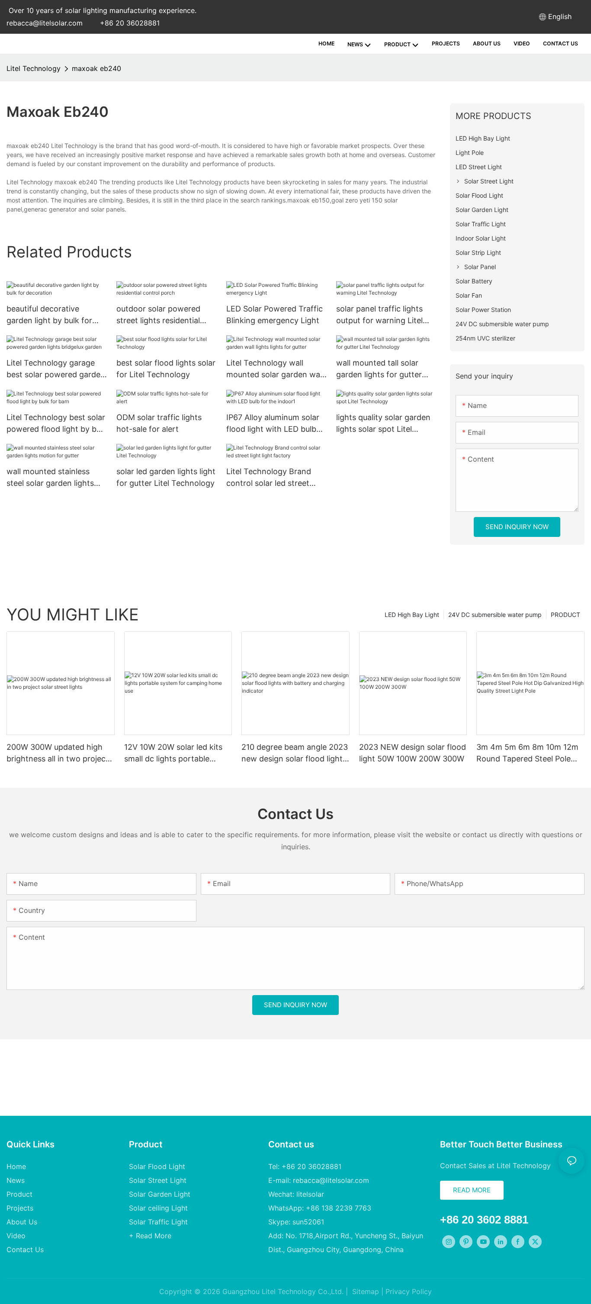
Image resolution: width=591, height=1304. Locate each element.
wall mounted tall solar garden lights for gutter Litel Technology (379, 369)
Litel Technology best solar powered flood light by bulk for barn (56, 424)
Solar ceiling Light (158, 1208)
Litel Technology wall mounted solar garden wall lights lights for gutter (275, 369)
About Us (21, 1221)
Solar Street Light (157, 1180)
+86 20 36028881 (130, 23)
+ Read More (150, 1235)
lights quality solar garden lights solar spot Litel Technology (383, 424)
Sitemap (364, 1291)
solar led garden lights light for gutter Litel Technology (165, 477)
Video (16, 1235)
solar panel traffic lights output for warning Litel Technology (379, 315)
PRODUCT (565, 614)
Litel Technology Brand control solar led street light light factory (268, 478)
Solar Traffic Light (158, 1221)
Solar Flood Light (157, 1166)
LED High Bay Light (412, 614)
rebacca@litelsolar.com (44, 23)
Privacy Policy (408, 1291)
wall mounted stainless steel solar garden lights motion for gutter (50, 478)
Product (19, 1194)
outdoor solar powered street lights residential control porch (158, 315)
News (15, 1180)
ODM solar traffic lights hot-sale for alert (159, 423)
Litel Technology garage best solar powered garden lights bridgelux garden (55, 369)
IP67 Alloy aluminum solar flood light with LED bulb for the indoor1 (272, 424)
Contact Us (25, 1249)
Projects (19, 1208)
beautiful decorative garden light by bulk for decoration (49, 315)
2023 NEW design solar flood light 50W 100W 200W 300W (412, 752)
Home (16, 1166)
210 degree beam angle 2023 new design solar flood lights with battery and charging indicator (294, 753)
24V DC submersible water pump (495, 614)
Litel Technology (33, 68)
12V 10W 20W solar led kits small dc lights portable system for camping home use (173, 753)
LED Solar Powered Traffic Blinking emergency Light (274, 314)
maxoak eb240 (96, 68)
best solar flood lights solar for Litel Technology (165, 368)
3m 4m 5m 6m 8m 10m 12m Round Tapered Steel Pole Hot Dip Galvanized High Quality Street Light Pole (527, 753)
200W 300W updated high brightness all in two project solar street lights (57, 753)
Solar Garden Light (159, 1194)
